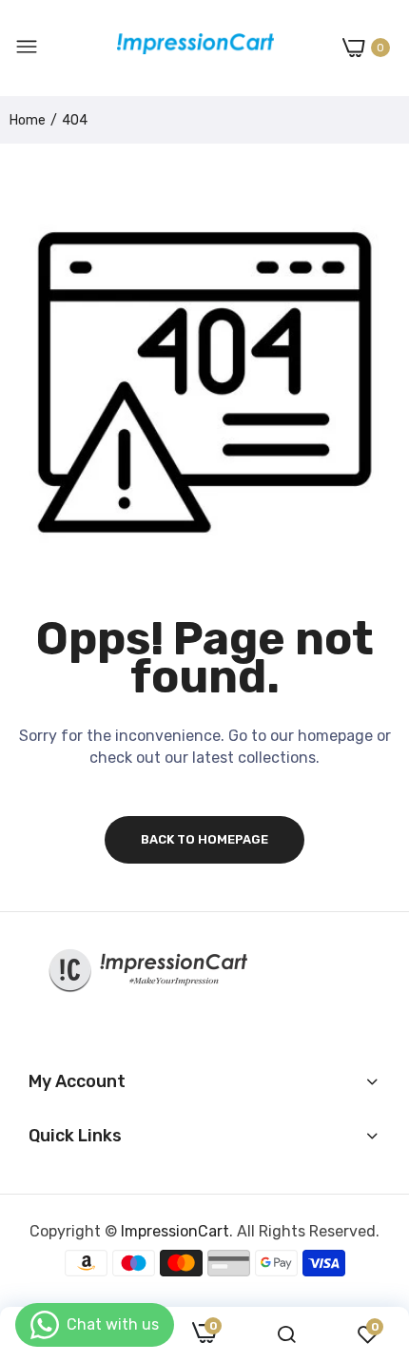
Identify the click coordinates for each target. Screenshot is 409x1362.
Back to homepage (204, 839)
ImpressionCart (175, 1231)
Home (28, 120)
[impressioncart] (190, 47)
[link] (286, 1335)
